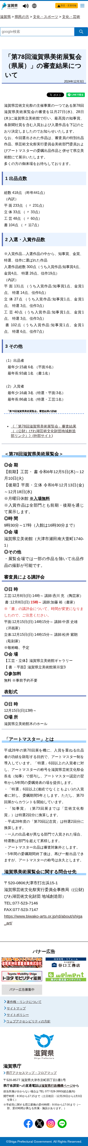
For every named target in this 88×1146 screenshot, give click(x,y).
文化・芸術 (71, 17)
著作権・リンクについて (24, 1002)
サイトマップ (16, 1008)
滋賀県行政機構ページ (57, 1085)
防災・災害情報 (68, 5)
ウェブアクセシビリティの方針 (28, 1021)
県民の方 (22, 17)
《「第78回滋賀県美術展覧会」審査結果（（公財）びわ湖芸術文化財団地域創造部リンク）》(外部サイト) (43, 431)
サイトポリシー (18, 1015)
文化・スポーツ (45, 17)
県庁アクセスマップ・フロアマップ (31, 1073)
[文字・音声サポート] (26, 6)
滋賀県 (5, 17)
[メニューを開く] (82, 5)
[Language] (35, 6)
